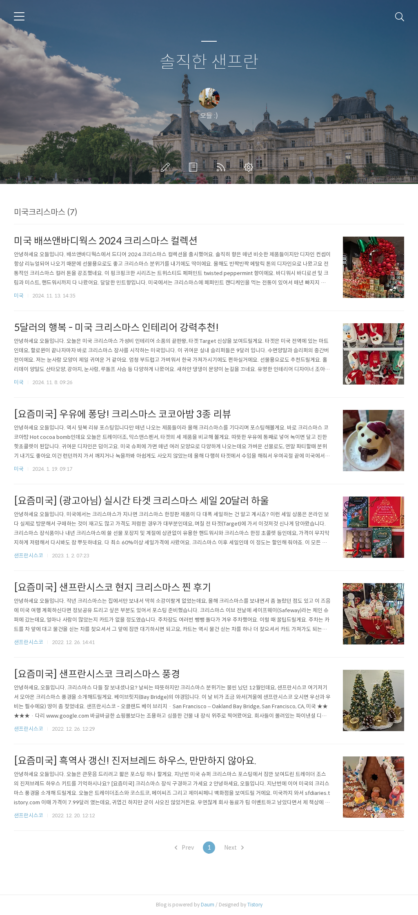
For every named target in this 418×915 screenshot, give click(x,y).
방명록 (195, 167)
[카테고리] (19, 16)
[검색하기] (399, 16)
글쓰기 (167, 167)
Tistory (254, 905)
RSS (222, 167)
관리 (250, 167)
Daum (207, 905)
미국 (19, 295)
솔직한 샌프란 (209, 62)
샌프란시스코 (28, 555)
